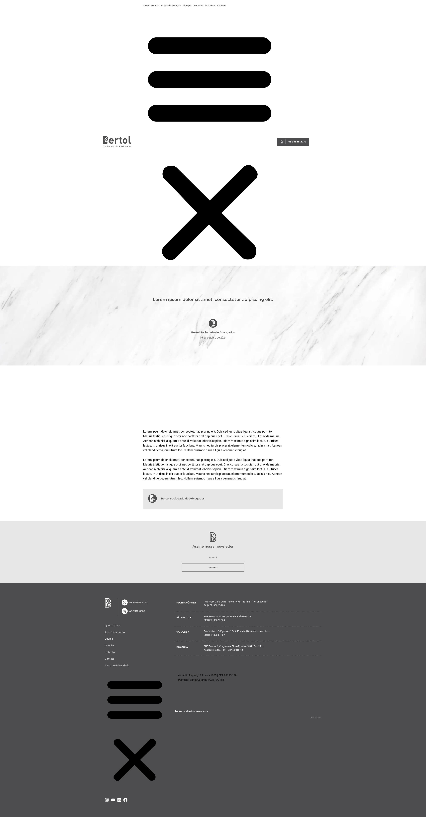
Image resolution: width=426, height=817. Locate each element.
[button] (209, 145)
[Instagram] (107, 800)
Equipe (187, 5)
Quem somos (151, 5)
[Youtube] (113, 800)
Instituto (210, 5)
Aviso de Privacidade (117, 665)
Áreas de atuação (171, 5)
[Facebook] (125, 800)
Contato (221, 5)
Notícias (198, 5)
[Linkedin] (119, 800)
